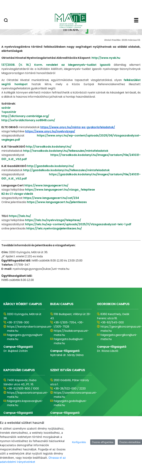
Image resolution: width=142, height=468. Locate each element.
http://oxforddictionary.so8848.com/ (28, 120)
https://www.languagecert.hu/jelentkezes (57, 202)
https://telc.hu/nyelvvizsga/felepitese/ (53, 220)
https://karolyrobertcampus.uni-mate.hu (29, 329)
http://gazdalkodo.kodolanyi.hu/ (50, 166)
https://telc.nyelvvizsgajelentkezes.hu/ (54, 228)
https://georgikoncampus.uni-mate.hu (121, 329)
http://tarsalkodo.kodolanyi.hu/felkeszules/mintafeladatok (65, 151)
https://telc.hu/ (20, 216)
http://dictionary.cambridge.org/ (25, 116)
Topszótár (8, 112)
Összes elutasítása (129, 442)
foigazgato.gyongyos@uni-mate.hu (25, 337)
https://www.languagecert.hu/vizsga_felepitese (60, 190)
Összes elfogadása (102, 442)
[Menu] (136, 20)
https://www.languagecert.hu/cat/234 (51, 198)
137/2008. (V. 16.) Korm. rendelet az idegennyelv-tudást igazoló (57, 65)
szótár (6, 108)
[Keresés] (6, 20)
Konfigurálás (79, 442)
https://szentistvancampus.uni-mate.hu (75, 395)
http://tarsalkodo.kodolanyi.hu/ (49, 147)
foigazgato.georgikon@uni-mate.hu (118, 337)
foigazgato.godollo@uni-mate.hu (70, 403)
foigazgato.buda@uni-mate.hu (69, 341)
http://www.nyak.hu (106, 58)
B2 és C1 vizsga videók (17, 194)
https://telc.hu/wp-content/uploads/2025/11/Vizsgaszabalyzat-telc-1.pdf (78, 224)
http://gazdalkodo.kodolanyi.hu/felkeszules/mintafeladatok (66, 170)
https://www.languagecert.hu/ (46, 185)
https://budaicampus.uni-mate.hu (71, 333)
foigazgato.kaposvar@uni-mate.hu (25, 403)
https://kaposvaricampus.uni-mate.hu (27, 395)
